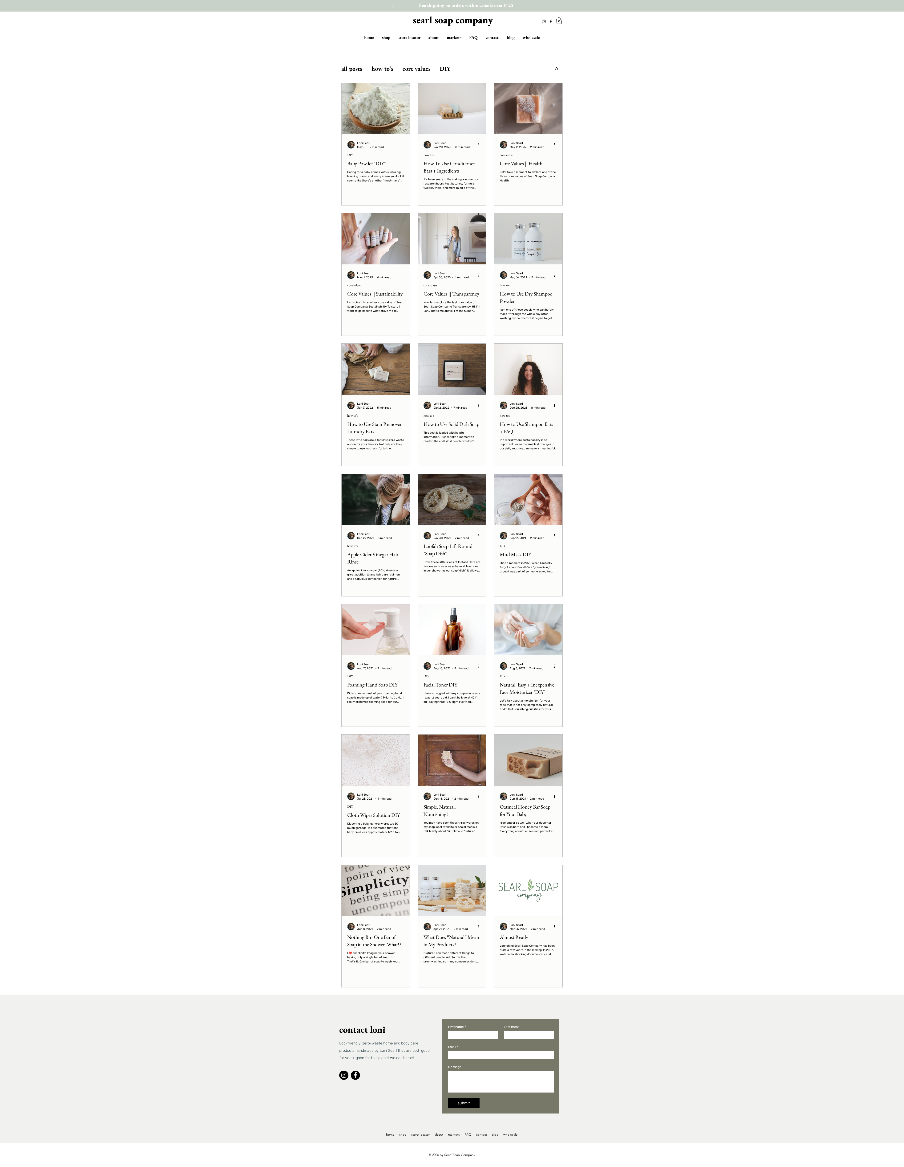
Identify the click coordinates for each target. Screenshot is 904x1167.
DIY (445, 68)
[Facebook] (551, 21)
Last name (512, 1027)
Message (454, 1067)
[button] (559, 20)
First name (457, 1027)
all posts (351, 68)
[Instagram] (543, 21)
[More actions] (403, 145)
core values (416, 68)
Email (453, 1047)
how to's (382, 68)
